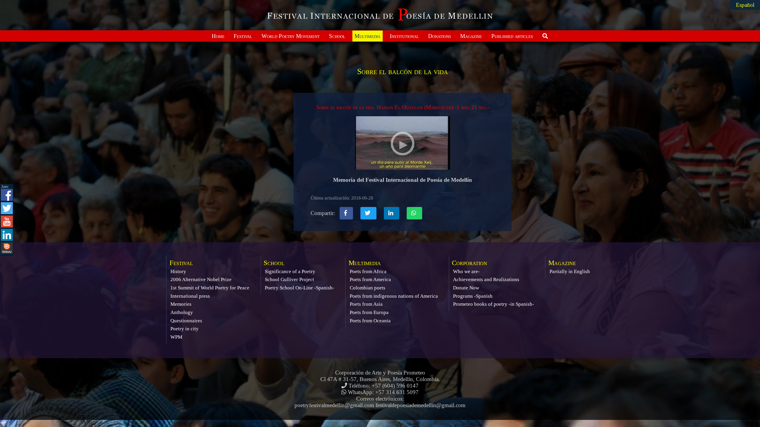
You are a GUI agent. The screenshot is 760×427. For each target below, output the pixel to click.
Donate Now (466, 288)
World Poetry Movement (291, 36)
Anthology (181, 312)
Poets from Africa (368, 271)
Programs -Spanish (473, 296)
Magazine (471, 36)
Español (745, 5)
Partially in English (570, 271)
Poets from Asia (366, 304)
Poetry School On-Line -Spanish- (299, 288)
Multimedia (367, 36)
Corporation (469, 263)
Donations (439, 36)
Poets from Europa (369, 312)
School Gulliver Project (289, 279)
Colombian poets (367, 288)
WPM (176, 337)
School (337, 36)
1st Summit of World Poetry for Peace (209, 288)
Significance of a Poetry (290, 271)
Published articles (512, 36)
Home (218, 36)
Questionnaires (186, 321)
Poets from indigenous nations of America (394, 296)
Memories (180, 304)
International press (190, 296)
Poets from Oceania (370, 321)
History (178, 271)
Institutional (404, 36)
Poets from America (370, 279)
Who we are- (466, 271)
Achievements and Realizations (486, 279)
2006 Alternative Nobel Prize (201, 279)
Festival (243, 36)
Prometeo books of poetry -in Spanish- (493, 304)
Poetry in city (184, 329)
